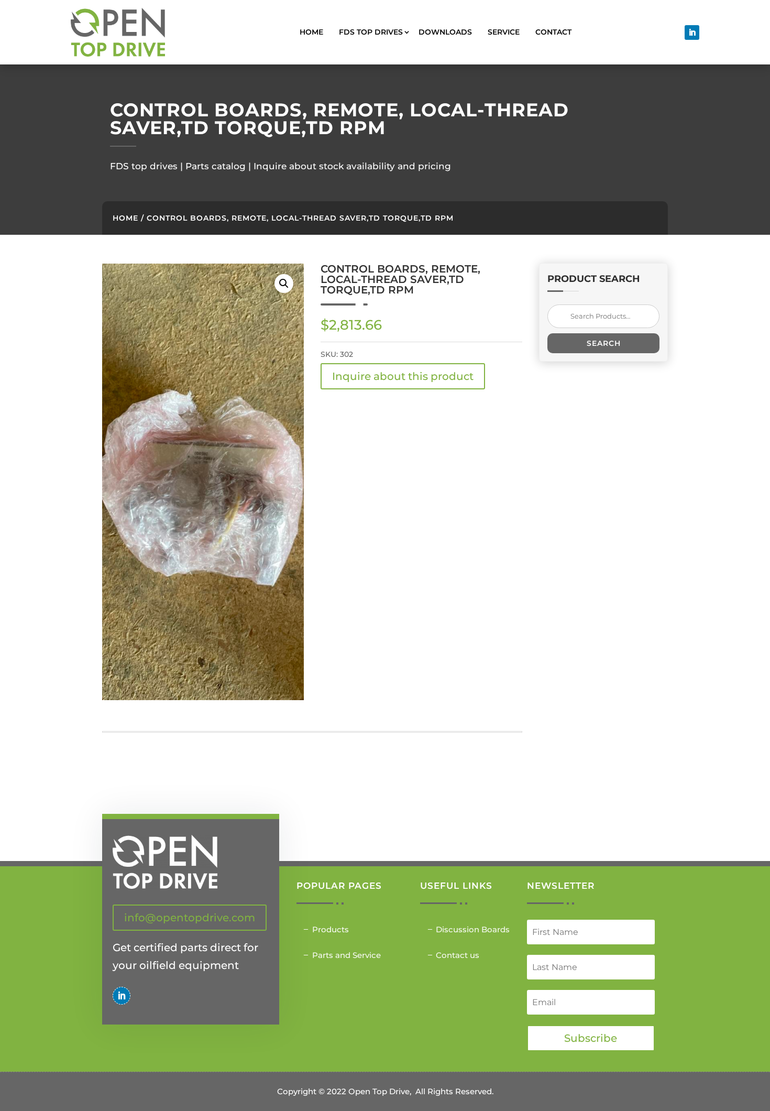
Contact (553, 32)
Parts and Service (346, 955)
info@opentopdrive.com (189, 917)
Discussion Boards (473, 929)
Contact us (457, 955)
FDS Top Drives (371, 32)
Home (311, 32)
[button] (283, 283)
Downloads (445, 32)
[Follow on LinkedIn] (692, 32)
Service (504, 32)
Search (604, 343)
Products (330, 929)
